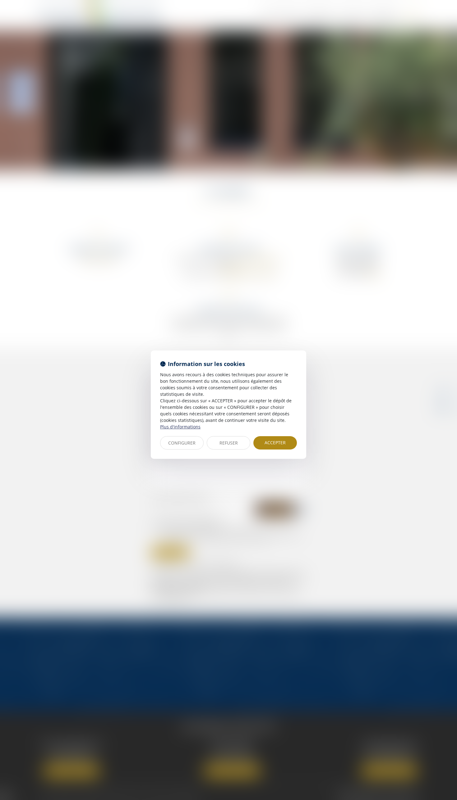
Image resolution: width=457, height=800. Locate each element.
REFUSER (228, 443)
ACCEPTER (275, 442)
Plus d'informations (180, 427)
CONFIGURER (182, 443)
